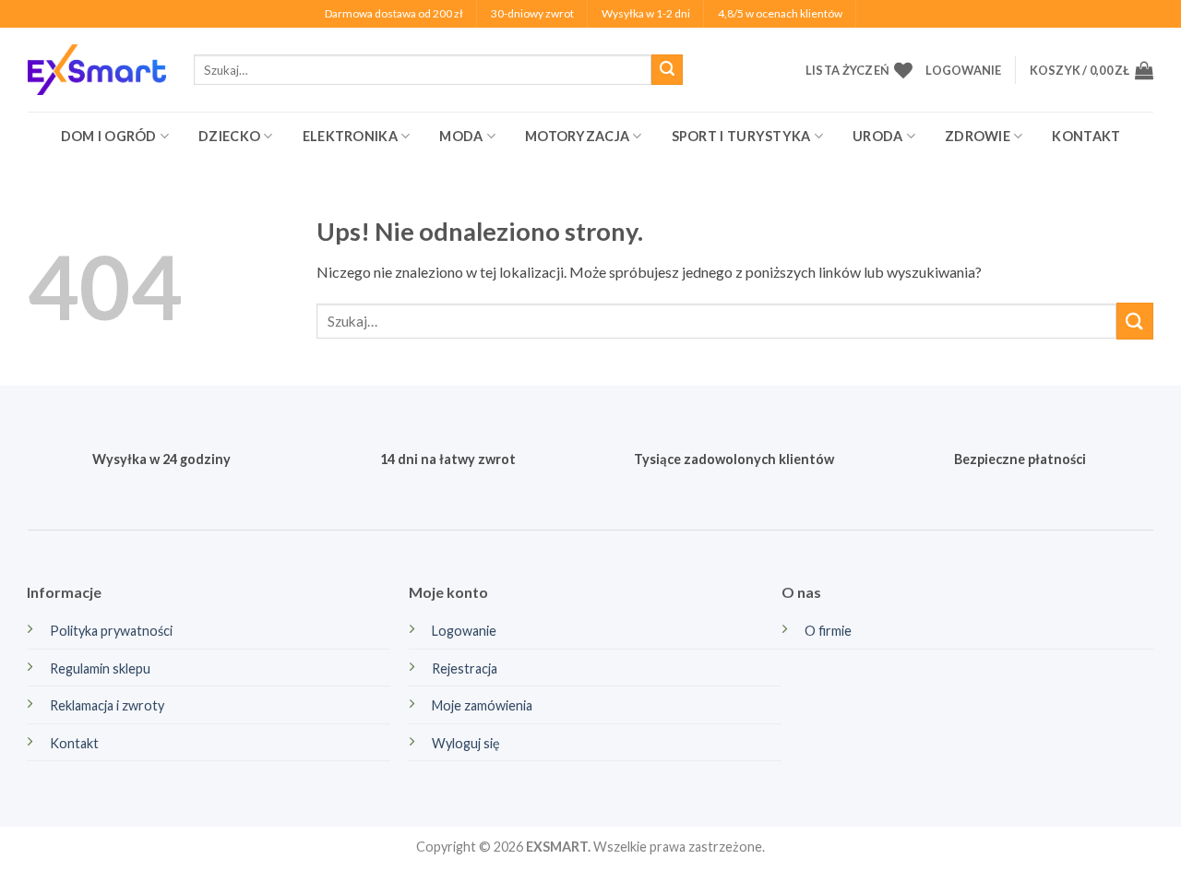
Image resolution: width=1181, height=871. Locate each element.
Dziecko (229, 136)
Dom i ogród (109, 136)
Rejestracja (464, 668)
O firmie (828, 630)
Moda (461, 136)
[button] (963, 70)
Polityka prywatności (111, 630)
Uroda (877, 136)
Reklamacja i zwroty (107, 705)
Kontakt (1086, 136)
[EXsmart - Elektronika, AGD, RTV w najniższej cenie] (97, 69)
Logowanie (464, 630)
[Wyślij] (667, 70)
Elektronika (350, 136)
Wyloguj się (466, 743)
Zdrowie (977, 136)
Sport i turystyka (741, 136)
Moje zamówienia (482, 705)
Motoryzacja (577, 136)
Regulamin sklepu (100, 668)
